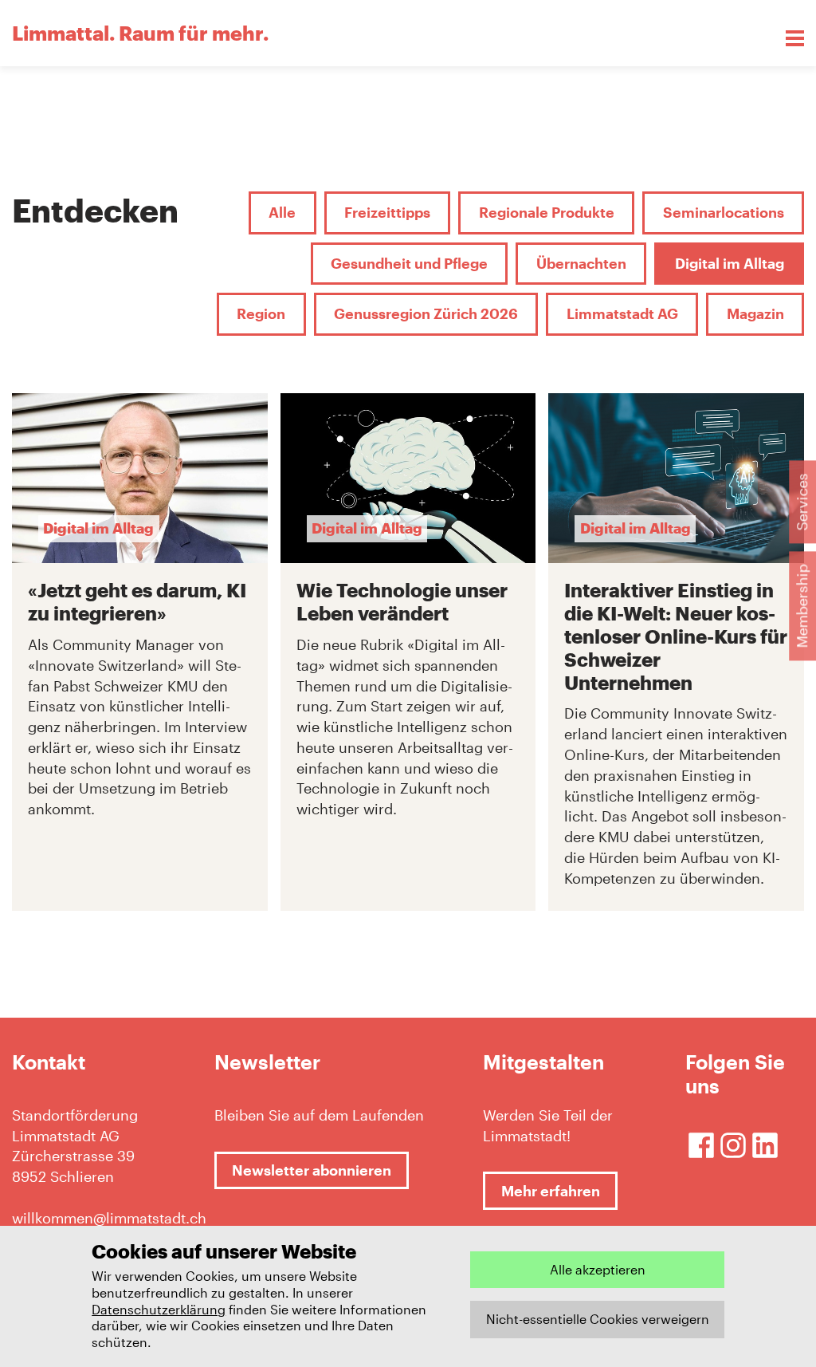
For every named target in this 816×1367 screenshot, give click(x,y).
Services (801, 501)
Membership (801, 606)
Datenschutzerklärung (159, 1309)
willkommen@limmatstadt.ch (105, 1218)
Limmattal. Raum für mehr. (140, 33)
